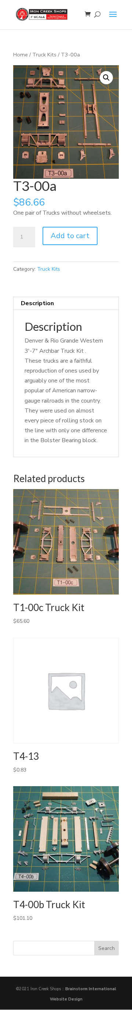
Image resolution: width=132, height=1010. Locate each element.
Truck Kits (44, 54)
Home (20, 54)
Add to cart (70, 236)
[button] (106, 77)
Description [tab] (37, 303)
